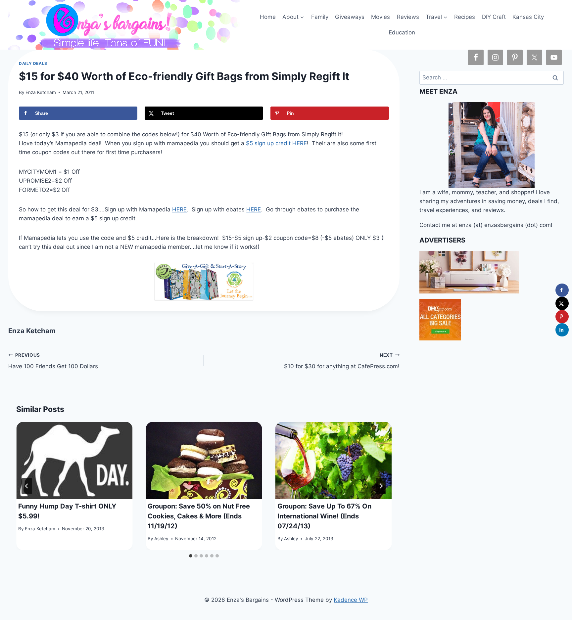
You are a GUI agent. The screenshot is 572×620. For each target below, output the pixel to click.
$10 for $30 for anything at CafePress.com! (342, 361)
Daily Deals (33, 63)
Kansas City (528, 17)
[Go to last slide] (27, 486)
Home (268, 17)
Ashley (161, 539)
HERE (179, 209)
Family (319, 17)
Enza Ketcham (40, 92)
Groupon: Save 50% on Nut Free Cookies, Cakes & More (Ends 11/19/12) (199, 516)
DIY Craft (494, 17)
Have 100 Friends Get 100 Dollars (53, 361)
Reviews (408, 17)
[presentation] (74, 460)
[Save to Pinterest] (562, 316)
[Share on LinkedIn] (562, 329)
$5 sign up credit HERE (276, 143)
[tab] (190, 555)
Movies (380, 17)
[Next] (381, 486)
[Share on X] (562, 303)
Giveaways (349, 17)
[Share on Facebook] (562, 290)
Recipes (464, 17)
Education (402, 32)
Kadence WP (351, 600)
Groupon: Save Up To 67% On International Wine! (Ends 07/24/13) (324, 516)
